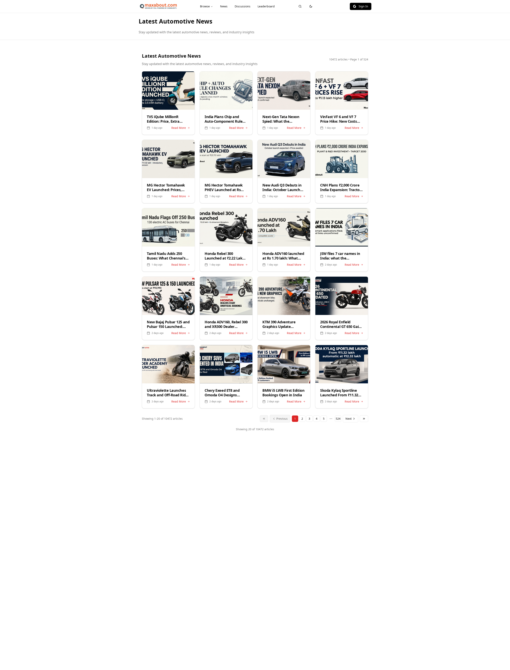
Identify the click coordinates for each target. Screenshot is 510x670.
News (224, 6)
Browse (205, 6)
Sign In (363, 6)
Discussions (242, 6)
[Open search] (300, 6)
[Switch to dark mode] (310, 6)
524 (338, 418)
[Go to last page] (364, 418)
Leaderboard (266, 6)
